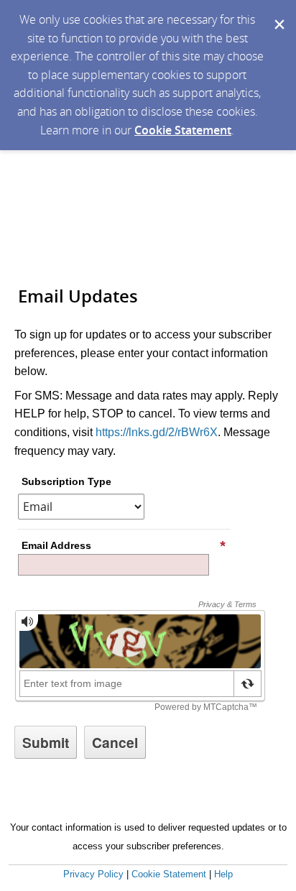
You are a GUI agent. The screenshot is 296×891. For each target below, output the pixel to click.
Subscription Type (66, 481)
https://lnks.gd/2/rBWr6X (157, 432)
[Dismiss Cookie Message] (278, 13)
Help (223, 874)
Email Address (56, 545)
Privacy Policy (93, 874)
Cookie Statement (182, 130)
